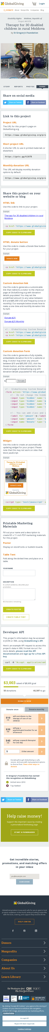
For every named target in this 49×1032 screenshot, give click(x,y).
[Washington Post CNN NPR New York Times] (25, 990)
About (17, 10)
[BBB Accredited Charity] (24, 998)
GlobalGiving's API (33, 640)
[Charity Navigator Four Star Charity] (7, 998)
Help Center (24, 921)
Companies (34, 10)
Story (7, 86)
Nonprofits (25, 10)
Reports (18, 86)
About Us (8, 968)
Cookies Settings (24, 1029)
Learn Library (11, 977)
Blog (42, 10)
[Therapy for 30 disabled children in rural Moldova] (15, 475)
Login (42, 3)
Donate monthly (36, 709)
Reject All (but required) (24, 1024)
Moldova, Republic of (32, 18)
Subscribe (24, 882)
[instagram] (24, 930)
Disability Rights (14, 18)
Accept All (24, 1018)
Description (8, 582)
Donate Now (24, 701)
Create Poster (13, 609)
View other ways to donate (25, 765)
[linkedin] (36, 930)
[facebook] (12, 930)
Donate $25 (10, 317)
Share (42, 86)
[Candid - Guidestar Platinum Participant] (14, 998)
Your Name (8, 568)
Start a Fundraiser (24, 832)
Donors (6, 943)
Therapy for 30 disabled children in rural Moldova (16, 464)
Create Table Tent (16, 617)
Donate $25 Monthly (14, 321)
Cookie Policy (8, 1013)
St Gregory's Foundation (26, 32)
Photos (30, 86)
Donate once (12, 709)
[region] (24, 1017)
